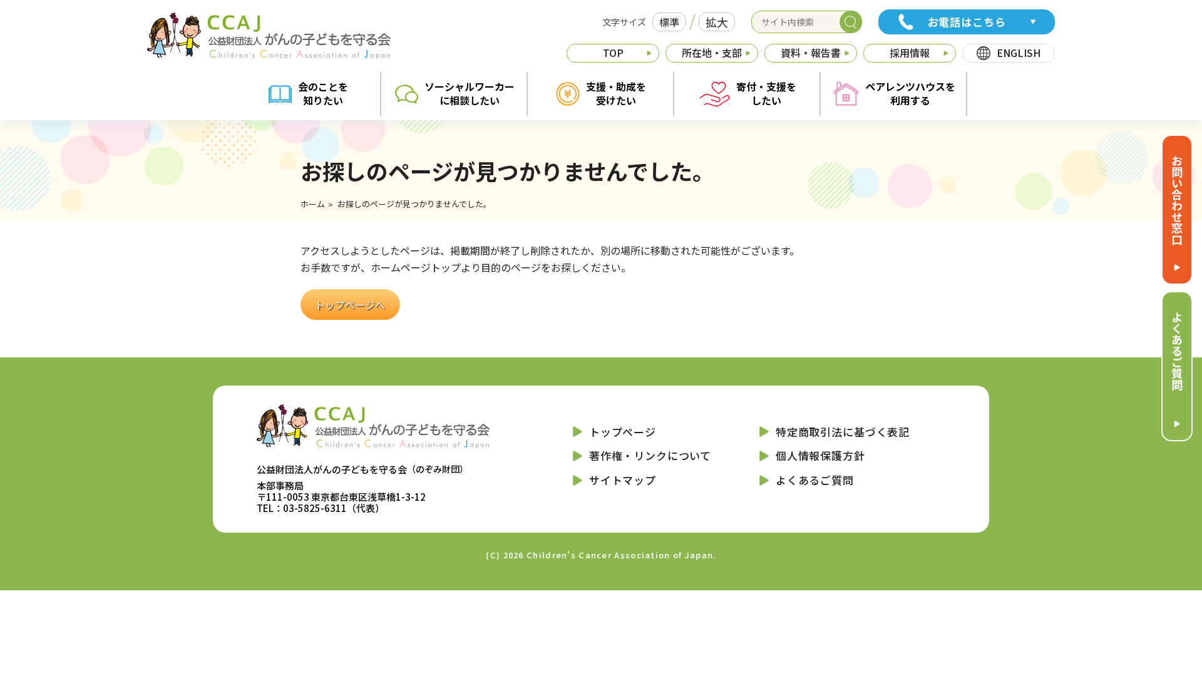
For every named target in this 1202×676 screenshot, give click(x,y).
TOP (613, 52)
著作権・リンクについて (650, 455)
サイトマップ (622, 480)
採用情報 (910, 52)
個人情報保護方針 (820, 455)
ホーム (312, 204)
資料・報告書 (811, 52)
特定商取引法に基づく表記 (843, 431)
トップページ (622, 431)
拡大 (717, 22)
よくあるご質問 (1177, 350)
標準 (669, 21)
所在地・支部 (712, 52)
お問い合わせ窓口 (1177, 200)
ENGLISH (1018, 52)
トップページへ (350, 304)
